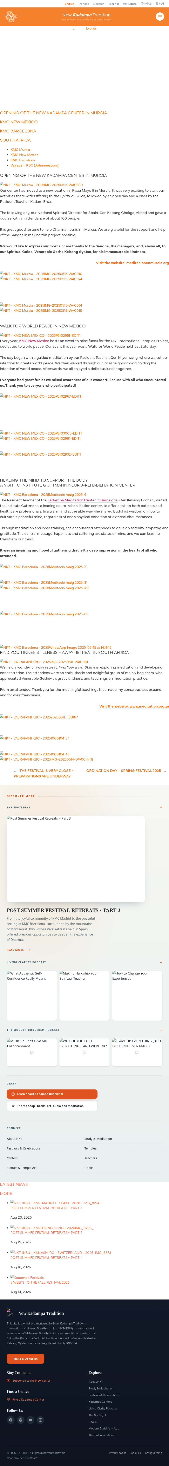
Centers (43, 1158)
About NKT (43, 1138)
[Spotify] (21, 1420)
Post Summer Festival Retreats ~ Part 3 (63, 910)
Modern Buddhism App (104, 1428)
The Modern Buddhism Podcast (33, 1029)
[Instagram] (40, 1420)
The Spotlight (19, 807)
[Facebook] (11, 1420)
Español (113, 3)
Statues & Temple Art (43, 1168)
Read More (15, 950)
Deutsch (98, 3)
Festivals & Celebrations (43, 1148)
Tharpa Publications (101, 1435)
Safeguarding (153, 1452)
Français (84, 3)
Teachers (120, 1158)
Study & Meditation (120, 1138)
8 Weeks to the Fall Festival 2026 (40, 1282)
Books (120, 1168)
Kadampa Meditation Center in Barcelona (82, 499)
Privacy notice (117, 1452)
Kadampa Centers (100, 1401)
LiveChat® (31, 1458)
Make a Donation (25, 1358)
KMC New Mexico (34, 340)
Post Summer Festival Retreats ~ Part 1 (46, 1258)
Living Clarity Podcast (26, 962)
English (69, 3)
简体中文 (146, 3)
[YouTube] (30, 1420)
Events (91, 28)
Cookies (136, 1452)
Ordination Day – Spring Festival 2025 (123, 770)
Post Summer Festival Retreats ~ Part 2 (46, 1233)
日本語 (160, 3)
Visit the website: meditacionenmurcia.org (132, 262)
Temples (120, 1148)
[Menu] (160, 16)
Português (130, 3)
